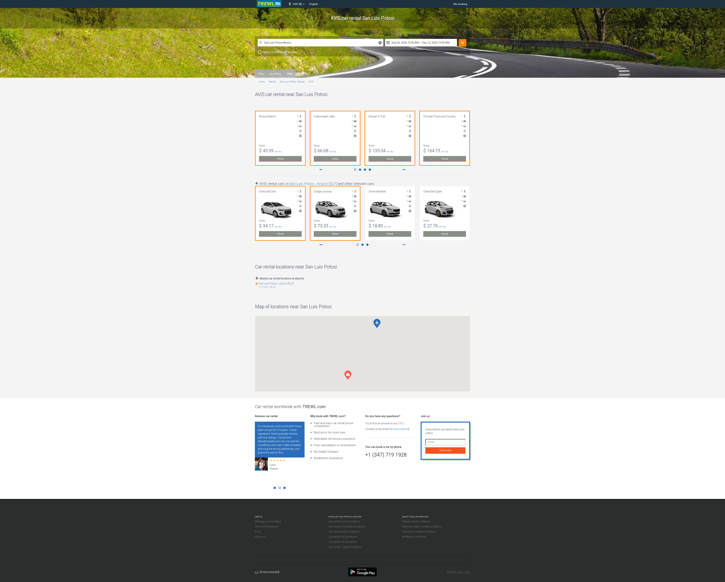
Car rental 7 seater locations (345, 546)
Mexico (272, 81)
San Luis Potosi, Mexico (292, 81)
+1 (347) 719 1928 (386, 455)
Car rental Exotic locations (344, 531)
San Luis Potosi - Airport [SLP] (313, 183)
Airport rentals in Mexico (416, 521)
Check (280, 159)
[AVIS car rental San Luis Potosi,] (362, 571)
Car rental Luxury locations (344, 521)
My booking (460, 3)
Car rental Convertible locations (347, 526)
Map (290, 73)
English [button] (313, 3)
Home (262, 81)
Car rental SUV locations (343, 536)
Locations (275, 73)
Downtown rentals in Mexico (419, 531)
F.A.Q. (400, 423)
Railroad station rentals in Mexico (422, 526)
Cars (261, 73)
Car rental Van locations (343, 541)
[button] (296, 4)
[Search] (462, 43)
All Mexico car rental (414, 536)
